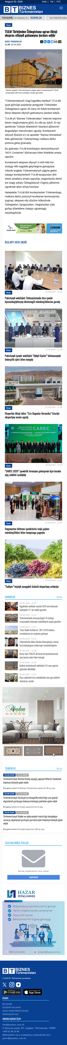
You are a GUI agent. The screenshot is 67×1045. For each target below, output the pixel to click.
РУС (59, 2)
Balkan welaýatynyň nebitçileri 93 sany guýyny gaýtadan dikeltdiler (39, 667)
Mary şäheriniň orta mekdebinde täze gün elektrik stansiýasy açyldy (40, 679)
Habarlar (10, 597)
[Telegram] (52, 41)
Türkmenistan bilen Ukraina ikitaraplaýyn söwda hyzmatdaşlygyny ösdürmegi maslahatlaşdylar (39, 643)
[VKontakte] (48, 41)
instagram (11, 984)
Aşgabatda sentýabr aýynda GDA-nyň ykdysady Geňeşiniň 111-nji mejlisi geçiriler (39, 608)
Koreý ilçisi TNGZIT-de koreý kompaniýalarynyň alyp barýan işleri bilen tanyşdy (39, 655)
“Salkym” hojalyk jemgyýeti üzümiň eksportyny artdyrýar (32, 587)
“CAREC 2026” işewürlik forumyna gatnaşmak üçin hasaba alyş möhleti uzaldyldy (33, 473)
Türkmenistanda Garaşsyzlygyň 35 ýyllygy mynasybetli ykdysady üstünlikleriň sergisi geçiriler (40, 619)
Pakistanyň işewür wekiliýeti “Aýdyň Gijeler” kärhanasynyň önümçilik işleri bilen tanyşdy (33, 357)
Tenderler (10, 768)
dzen (18, 984)
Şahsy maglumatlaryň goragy (15, 1011)
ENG (44, 2)
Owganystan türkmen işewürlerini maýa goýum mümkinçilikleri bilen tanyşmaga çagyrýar (27, 531)
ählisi (59, 597)
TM (51, 2)
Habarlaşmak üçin (10, 1014)
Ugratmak (33, 877)
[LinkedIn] (45, 41)
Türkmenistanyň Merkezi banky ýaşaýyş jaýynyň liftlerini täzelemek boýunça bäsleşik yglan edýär (32, 780)
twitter (5, 984)
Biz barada (7, 1004)
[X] (41, 41)
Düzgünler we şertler (11, 1007)
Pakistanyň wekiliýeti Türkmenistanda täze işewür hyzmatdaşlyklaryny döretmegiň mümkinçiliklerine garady (32, 300)
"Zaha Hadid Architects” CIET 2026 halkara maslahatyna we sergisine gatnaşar (37, 631)
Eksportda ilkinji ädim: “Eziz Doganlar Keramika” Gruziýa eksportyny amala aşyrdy (32, 415)
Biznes (8, 25)
